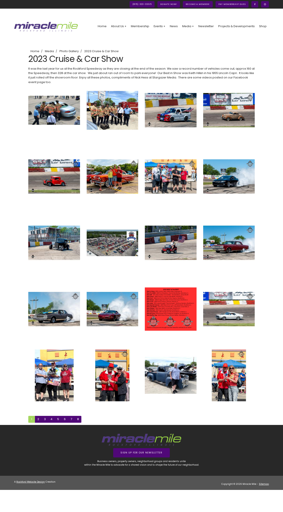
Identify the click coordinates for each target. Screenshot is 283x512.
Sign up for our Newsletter (141, 452)
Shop (263, 26)
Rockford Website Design (30, 481)
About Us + (118, 26)
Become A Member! (198, 4)
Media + (188, 26)
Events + (159, 26)
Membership (140, 26)
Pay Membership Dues (232, 4)
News (174, 26)
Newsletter (206, 26)
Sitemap (264, 484)
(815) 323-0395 (142, 4)
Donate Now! (168, 4)
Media (49, 51)
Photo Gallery (69, 51)
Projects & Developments (236, 26)
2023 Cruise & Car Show (101, 51)
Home (102, 26)
